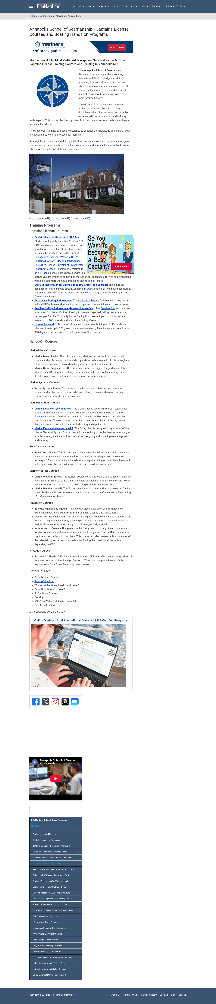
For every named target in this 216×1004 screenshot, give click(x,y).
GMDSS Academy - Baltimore (45, 916)
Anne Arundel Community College (47, 934)
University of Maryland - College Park (49, 963)
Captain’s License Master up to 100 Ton (56, 237)
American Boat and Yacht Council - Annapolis (52, 858)
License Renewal (44, 324)
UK (114, 6)
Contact (183, 995)
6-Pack (43, 272)
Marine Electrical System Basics (52, 408)
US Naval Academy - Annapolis (46, 922)
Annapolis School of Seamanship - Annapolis (52, 863)
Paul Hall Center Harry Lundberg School (50, 852)
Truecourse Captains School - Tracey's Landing (53, 910)
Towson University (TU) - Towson (47, 951)
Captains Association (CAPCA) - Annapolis (51, 881)
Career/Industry (149, 995)
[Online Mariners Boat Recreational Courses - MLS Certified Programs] (81, 655)
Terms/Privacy (131, 995)
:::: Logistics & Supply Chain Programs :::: (50, 928)
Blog (173, 995)
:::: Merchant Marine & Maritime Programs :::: (52, 846)
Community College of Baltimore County (50, 887)
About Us (115, 995)
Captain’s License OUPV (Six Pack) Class (57, 261)
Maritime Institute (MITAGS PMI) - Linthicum (51, 893)
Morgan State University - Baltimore (48, 946)
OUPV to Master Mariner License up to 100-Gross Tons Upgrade (70, 284)
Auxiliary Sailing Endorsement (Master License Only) (64, 308)
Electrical (39, 416)
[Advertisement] (54, 732)
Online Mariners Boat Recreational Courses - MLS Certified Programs (81, 620)
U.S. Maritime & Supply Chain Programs (49, 820)
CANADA (102, 6)
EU (123, 6)
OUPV (74, 257)
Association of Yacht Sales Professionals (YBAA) (53, 869)
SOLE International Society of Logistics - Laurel (53, 957)
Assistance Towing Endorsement (53, 300)
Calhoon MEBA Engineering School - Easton (52, 875)
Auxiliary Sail (108, 308)
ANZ (132, 6)
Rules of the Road (44, 581)
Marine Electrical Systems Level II (53, 428)
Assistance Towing (88, 300)
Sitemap (164, 995)
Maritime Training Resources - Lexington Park (52, 899)
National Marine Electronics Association (50, 904)
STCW (155, 6)
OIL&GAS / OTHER (174, 6)
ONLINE (77, 6)
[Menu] (31, 6)
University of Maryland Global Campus (49, 969)
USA (89, 6)
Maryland (35, 826)
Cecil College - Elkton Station (45, 940)
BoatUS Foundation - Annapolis (46, 840)
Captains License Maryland (44, 834)
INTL (143, 6)
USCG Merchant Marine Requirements (49, 975)
